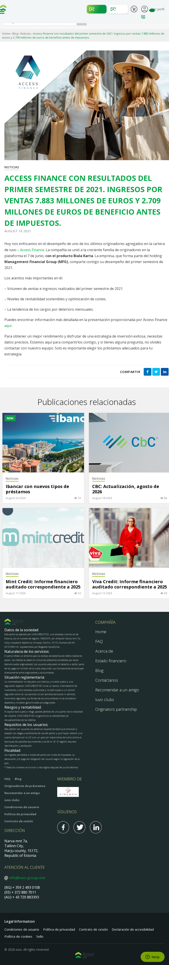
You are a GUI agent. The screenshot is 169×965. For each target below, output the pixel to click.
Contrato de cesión (18, 821)
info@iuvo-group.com (27, 877)
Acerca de (104, 651)
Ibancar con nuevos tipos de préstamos (37, 489)
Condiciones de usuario (21, 807)
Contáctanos (106, 680)
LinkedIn (96, 827)
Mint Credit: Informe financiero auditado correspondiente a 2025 (43, 584)
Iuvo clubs (104, 699)
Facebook (63, 827)
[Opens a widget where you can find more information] (152, 957)
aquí (7, 325)
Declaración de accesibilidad (133, 929)
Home (6, 33)
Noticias (25, 33)
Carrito (134, 9)
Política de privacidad (20, 814)
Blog (15, 33)
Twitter (79, 827)
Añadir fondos (97, 9)
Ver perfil (144, 8)
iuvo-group (3, 8)
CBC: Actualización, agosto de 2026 (125, 489)
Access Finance (32, 249)
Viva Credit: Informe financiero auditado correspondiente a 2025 (129, 584)
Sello (39, 936)
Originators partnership (116, 709)
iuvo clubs (11, 800)
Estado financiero (110, 660)
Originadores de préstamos (24, 786)
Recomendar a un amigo (117, 689)
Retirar (118, 9)
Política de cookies (18, 936)
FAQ (99, 641)
